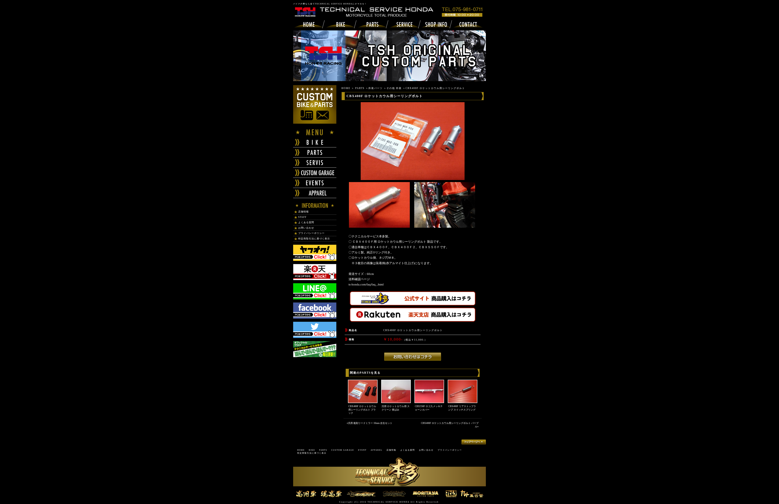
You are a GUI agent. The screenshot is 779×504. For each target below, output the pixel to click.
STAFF (302, 217)
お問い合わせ (306, 227)
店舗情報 (303, 211)
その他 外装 (394, 88)
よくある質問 (306, 222)
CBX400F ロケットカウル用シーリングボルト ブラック (362, 410)
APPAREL (376, 450)
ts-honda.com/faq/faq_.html (366, 284)
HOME (345, 88)
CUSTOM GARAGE (342, 450)
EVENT (362, 450)
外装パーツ (375, 88)
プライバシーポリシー (311, 233)
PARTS (360, 88)
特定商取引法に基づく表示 (314, 238)
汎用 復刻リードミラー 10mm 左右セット (370, 423)
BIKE (312, 450)
